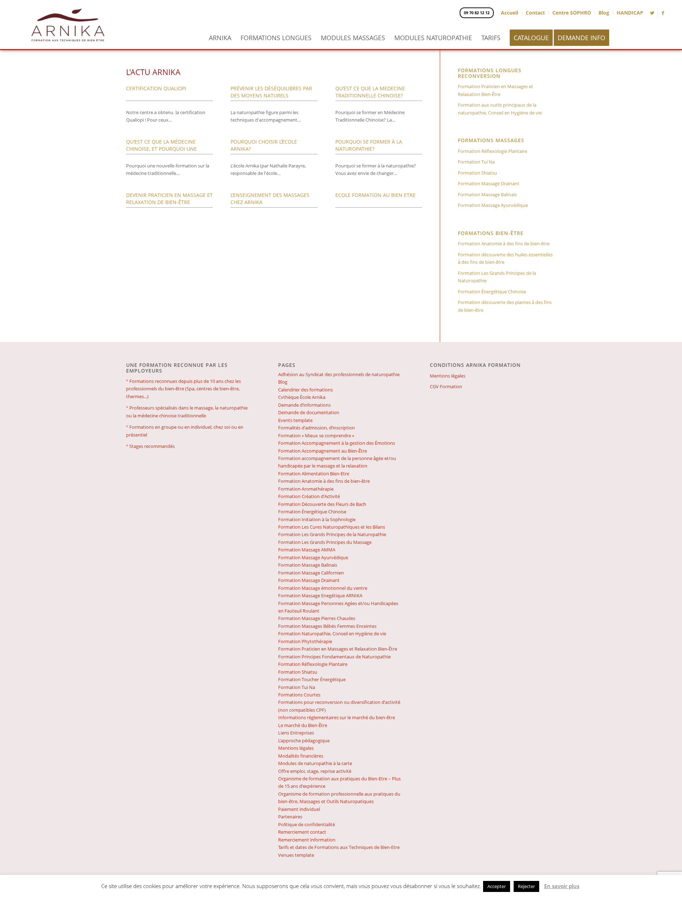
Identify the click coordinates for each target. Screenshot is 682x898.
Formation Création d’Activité (309, 496)
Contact (535, 12)
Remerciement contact (302, 832)
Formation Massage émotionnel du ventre (322, 588)
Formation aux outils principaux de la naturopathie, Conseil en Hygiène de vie (500, 109)
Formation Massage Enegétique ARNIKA (320, 595)
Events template (295, 420)
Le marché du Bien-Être (302, 725)
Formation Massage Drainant (488, 183)
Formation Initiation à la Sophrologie (317, 519)
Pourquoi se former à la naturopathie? (368, 145)
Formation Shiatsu (477, 173)
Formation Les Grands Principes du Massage (325, 542)
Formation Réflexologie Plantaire (492, 151)
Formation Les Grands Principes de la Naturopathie (497, 277)
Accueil (509, 12)
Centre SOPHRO (571, 12)
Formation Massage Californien (311, 573)
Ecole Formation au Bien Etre (375, 195)
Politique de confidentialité (306, 824)
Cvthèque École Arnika (301, 397)
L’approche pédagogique (304, 740)
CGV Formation (446, 386)
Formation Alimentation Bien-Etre (313, 473)
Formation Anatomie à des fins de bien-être (504, 243)
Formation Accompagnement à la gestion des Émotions (336, 443)
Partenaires (290, 816)
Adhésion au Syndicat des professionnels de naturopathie (339, 374)
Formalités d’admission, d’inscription (316, 427)
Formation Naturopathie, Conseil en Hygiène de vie (332, 633)
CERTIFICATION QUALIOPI (156, 88)
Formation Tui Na (476, 162)
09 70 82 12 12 (476, 12)
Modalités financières (300, 756)
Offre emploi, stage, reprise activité (314, 771)
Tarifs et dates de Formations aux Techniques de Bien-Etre (339, 847)
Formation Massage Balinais (487, 194)
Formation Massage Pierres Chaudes (316, 618)
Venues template (296, 855)
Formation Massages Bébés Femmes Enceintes (327, 626)
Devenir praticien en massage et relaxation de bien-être (169, 198)
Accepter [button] (496, 886)
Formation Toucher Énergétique (312, 679)
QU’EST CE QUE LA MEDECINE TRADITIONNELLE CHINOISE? (370, 92)
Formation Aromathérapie (306, 489)
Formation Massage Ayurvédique (493, 205)
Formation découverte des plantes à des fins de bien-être (505, 306)
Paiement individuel (299, 809)
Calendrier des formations (305, 389)
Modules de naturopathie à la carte (315, 763)
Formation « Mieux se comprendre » (316, 435)
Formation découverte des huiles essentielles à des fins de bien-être (505, 258)
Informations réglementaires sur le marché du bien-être (336, 717)
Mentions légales (296, 748)
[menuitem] (220, 38)
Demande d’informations (304, 405)
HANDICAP (630, 12)
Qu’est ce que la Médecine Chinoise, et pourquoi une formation (161, 148)
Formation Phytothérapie (305, 641)
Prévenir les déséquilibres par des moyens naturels (271, 92)
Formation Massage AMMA (306, 549)
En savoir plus (561, 885)
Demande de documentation (308, 412)
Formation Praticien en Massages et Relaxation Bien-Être (495, 90)
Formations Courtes (299, 694)
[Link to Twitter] (652, 12)
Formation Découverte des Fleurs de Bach (322, 504)
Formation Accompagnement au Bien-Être (322, 451)
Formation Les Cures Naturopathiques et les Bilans (331, 527)
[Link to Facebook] (663, 12)
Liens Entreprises (296, 732)
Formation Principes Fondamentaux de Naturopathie (334, 656)
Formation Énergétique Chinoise (492, 291)
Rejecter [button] (526, 886)
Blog (604, 12)
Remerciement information (306, 839)
